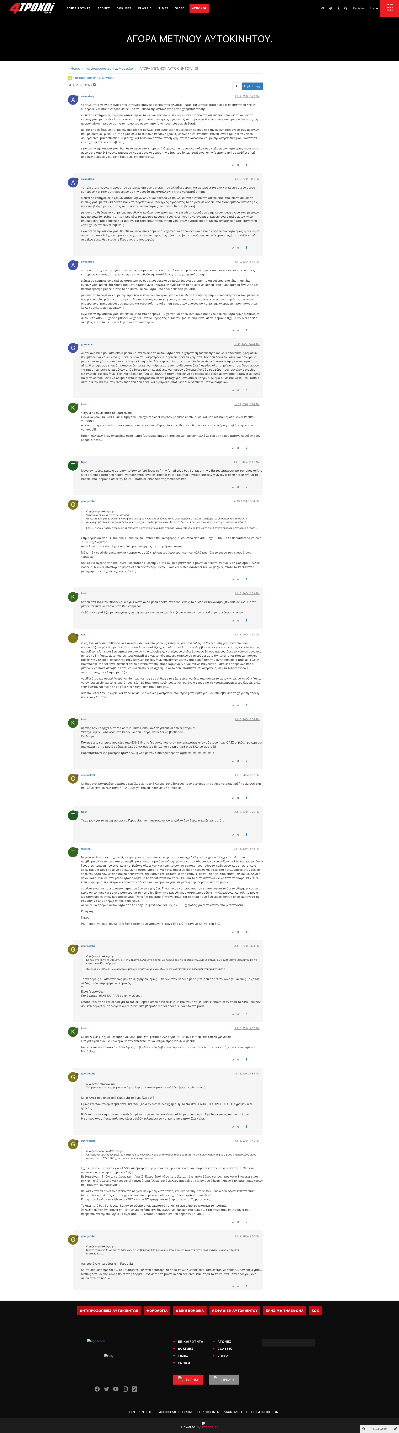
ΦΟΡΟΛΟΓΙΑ (157, 1311)
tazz (83, 634)
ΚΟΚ (315, 1311)
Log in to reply (252, 86)
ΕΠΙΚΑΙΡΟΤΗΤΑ (190, 1341)
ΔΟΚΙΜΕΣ (185, 1348)
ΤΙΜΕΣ (183, 1355)
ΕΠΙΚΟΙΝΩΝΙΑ (208, 1412)
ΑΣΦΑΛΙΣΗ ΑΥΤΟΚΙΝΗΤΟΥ (235, 1311)
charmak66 (88, 775)
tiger (84, 462)
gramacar (87, 344)
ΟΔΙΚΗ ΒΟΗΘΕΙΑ (190, 1311)
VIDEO (223, 1355)
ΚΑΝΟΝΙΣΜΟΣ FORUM (174, 1412)
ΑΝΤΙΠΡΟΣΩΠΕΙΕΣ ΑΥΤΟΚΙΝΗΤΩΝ (109, 1311)
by (191, 1427)
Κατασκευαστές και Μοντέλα (94, 77)
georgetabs (88, 501)
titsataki (86, 848)
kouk (84, 404)
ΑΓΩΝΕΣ (224, 1341)
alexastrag (87, 96)
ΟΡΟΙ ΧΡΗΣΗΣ (140, 1412)
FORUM (184, 1362)
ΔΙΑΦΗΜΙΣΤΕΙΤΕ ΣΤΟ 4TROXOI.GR (250, 1412)
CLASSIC (225, 1348)
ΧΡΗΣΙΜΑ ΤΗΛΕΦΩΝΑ (285, 1311)
